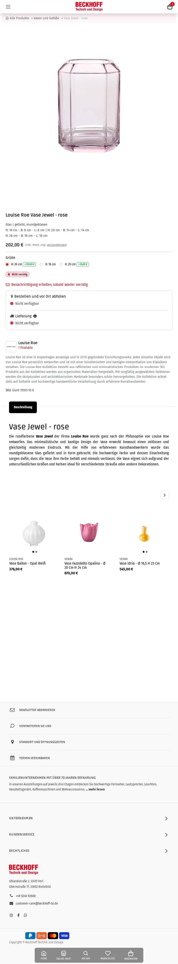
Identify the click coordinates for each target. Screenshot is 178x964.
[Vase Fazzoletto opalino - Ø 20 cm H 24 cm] (89, 530)
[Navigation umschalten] (8, 6)
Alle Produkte (19, 18)
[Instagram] (11, 915)
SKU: (8, 390)
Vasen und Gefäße (46, 18)
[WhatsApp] (25, 915)
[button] (165, 495)
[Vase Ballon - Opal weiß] (33, 530)
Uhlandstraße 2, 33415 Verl (26, 881)
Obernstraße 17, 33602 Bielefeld (30, 887)
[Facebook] (18, 915)
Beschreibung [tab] (23, 407)
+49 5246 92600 (26, 896)
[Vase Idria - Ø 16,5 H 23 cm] (144, 530)
